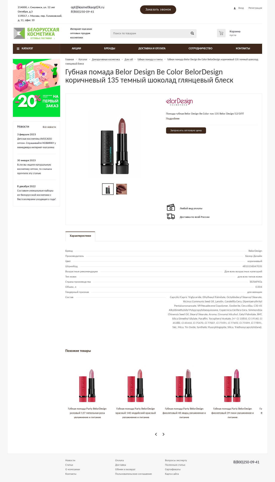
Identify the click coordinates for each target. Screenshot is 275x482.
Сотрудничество (200, 48)
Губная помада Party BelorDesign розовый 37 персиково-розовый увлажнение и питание (197, 413)
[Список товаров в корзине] (229, 36)
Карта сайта (172, 474)
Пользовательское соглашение (133, 474)
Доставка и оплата (151, 48)
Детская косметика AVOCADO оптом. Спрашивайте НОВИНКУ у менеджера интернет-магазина (36, 143)
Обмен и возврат (125, 469)
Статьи (69, 465)
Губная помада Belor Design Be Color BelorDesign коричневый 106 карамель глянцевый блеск (149, 413)
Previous (156, 434)
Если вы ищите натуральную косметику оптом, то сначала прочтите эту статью (34, 169)
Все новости (49, 127)
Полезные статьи (175, 465)
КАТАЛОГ (27, 48)
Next (163, 434)
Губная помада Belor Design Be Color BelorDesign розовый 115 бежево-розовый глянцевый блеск (100, 413)
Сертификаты (173, 469)
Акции (76, 48)
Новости (70, 460)
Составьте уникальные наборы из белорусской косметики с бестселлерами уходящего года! (36, 195)
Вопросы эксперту (176, 460)
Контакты (243, 48)
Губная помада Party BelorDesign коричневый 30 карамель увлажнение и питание (246, 413)
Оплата (119, 460)
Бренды (109, 48)
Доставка (120, 465)
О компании (72, 469)
